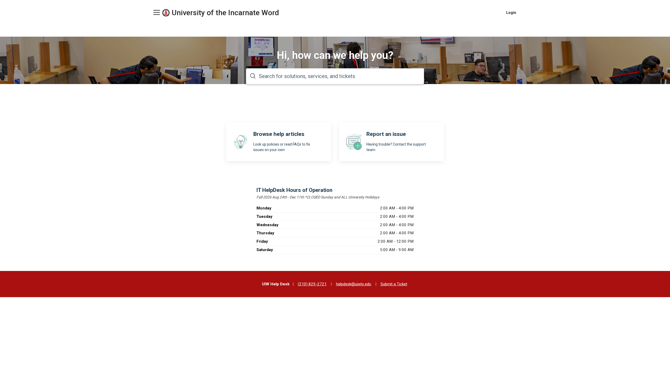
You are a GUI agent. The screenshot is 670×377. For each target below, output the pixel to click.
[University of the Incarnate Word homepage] (166, 12)
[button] (156, 12)
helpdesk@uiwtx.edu (353, 284)
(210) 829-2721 (312, 284)
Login (511, 12)
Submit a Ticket (394, 284)
